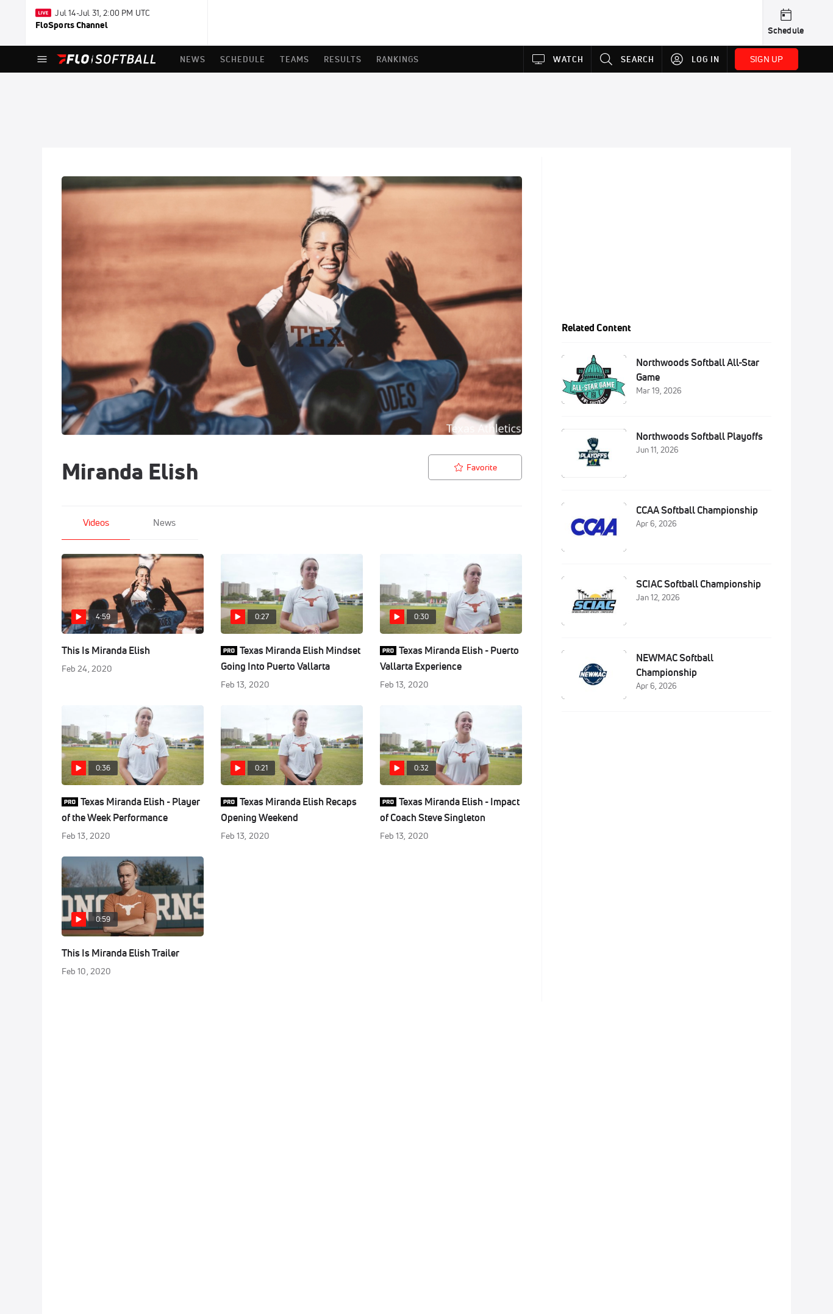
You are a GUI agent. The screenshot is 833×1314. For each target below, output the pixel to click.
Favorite (482, 467)
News (164, 522)
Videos (96, 522)
